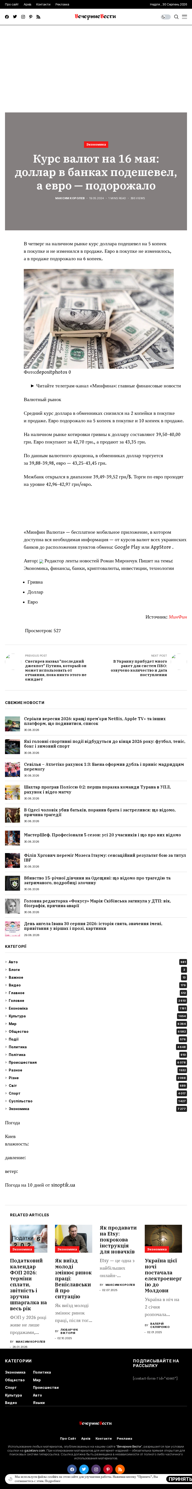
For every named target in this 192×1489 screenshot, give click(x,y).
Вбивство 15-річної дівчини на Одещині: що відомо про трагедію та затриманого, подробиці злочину (97, 880)
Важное (97, 977)
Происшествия (97, 1062)
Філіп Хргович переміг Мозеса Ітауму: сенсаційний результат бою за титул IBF (105, 858)
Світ (97, 1085)
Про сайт (68, 1438)
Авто (97, 962)
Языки (39, 1403)
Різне (97, 1078)
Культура (97, 1016)
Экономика (96, 144)
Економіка (97, 1008)
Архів (85, 1438)
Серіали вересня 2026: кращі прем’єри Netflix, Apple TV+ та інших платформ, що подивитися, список (95, 721)
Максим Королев (70, 198)
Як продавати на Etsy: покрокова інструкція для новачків (118, 1239)
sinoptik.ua (63, 1185)
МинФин (178, 617)
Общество (97, 1031)
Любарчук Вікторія (69, 1331)
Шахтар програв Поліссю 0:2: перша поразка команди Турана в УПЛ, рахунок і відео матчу (97, 789)
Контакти (104, 1438)
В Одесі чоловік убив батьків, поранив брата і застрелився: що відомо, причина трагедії (100, 812)
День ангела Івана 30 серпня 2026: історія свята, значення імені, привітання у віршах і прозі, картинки (93, 926)
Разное (97, 1070)
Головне (97, 1000)
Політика (97, 1054)
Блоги (97, 969)
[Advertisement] (96, 62)
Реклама (124, 1438)
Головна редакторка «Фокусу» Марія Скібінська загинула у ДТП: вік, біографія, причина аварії (97, 903)
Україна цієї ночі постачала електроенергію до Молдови (163, 1275)
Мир (97, 1024)
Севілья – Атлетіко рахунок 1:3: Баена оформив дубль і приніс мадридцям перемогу (104, 767)
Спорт (97, 1093)
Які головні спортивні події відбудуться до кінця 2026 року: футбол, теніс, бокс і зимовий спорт (104, 744)
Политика (97, 1047)
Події (97, 1039)
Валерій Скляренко (160, 1325)
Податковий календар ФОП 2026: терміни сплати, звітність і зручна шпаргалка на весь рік (28, 1284)
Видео (97, 985)
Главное (97, 993)
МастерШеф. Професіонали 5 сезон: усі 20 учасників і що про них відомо (102, 834)
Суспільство (97, 1101)
